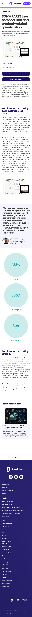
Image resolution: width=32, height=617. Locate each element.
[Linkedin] (11, 477)
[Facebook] (16, 477)
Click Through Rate (16, 310)
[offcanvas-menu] (2, 3)
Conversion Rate (16, 340)
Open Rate (16, 279)
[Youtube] (21, 477)
